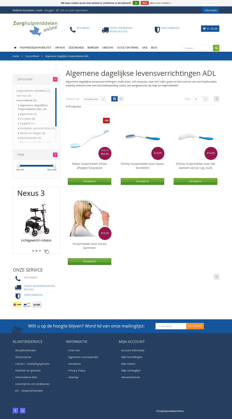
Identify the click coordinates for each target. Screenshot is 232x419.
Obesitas (107, 47)
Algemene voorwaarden (83, 357)
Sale (145, 47)
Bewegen (93, 47)
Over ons (74, 350)
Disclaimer (74, 363)
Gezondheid (76, 47)
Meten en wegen (32, 133)
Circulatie (27, 118)
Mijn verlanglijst (131, 370)
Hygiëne (27, 123)
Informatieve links (26, 377)
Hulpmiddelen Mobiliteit (35, 47)
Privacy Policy (76, 370)
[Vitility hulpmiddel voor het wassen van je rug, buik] (195, 138)
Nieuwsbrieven (130, 377)
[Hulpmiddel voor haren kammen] (89, 218)
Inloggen (49, 10)
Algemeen (28, 114)
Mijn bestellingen (131, 357)
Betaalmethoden (25, 350)
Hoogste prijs (91, 99)
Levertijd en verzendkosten (32, 384)
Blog (154, 47)
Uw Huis (60, 47)
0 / (212, 28)
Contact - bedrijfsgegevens (32, 363)
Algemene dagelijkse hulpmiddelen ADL (32, 107)
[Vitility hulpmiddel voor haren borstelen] (142, 138)
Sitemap (73, 377)
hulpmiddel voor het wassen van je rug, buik (195, 166)
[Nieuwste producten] (22, 410)
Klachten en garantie (28, 370)
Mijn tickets (128, 363)
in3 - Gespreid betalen (29, 390)
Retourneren (23, 357)
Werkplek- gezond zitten (37, 128)
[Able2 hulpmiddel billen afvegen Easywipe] (89, 138)
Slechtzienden (30, 138)
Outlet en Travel (128, 47)
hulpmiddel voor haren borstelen (142, 166)
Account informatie (132, 350)
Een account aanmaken (74, 10)
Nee (145, 3)
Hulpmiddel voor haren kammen (89, 246)
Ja (136, 3)
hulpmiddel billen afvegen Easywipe (89, 166)
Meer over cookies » (160, 3)
